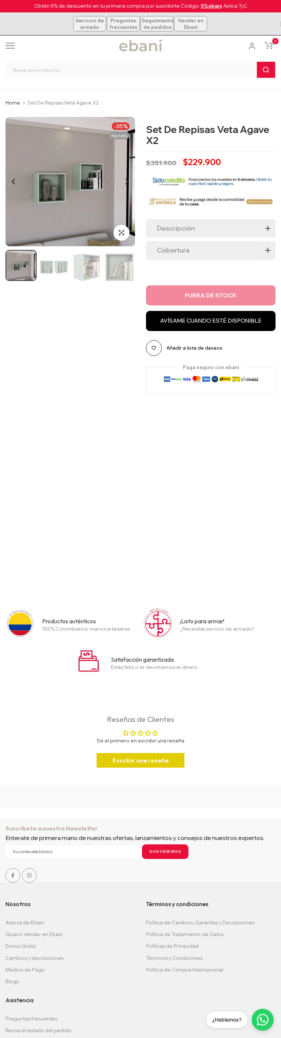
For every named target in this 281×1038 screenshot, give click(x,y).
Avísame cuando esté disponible (211, 320)
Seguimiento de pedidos (157, 24)
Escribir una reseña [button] (141, 760)
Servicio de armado (89, 24)
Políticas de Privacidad (172, 946)
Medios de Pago (25, 970)
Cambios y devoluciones (34, 958)
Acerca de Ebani (24, 922)
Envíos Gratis (20, 946)
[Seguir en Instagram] (29, 875)
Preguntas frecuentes (123, 24)
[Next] (121, 182)
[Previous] (19, 182)
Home (12, 103)
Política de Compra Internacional (184, 970)
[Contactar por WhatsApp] (263, 1020)
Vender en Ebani (190, 24)
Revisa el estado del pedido (38, 1030)
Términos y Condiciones (174, 958)
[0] (269, 45)
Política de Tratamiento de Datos (185, 934)
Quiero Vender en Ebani (34, 934)
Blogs (12, 981)
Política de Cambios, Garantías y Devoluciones (200, 922)
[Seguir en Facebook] (12, 875)
